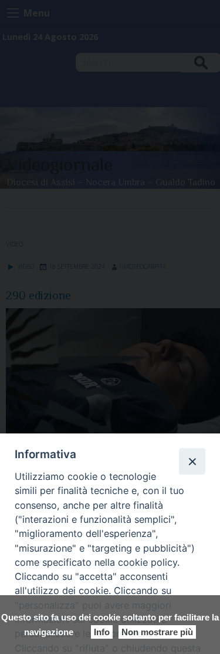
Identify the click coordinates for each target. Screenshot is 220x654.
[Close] (192, 461)
